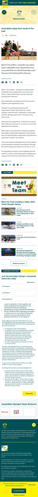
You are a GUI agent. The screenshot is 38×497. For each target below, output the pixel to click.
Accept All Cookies (19, 491)
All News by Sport (19, 263)
